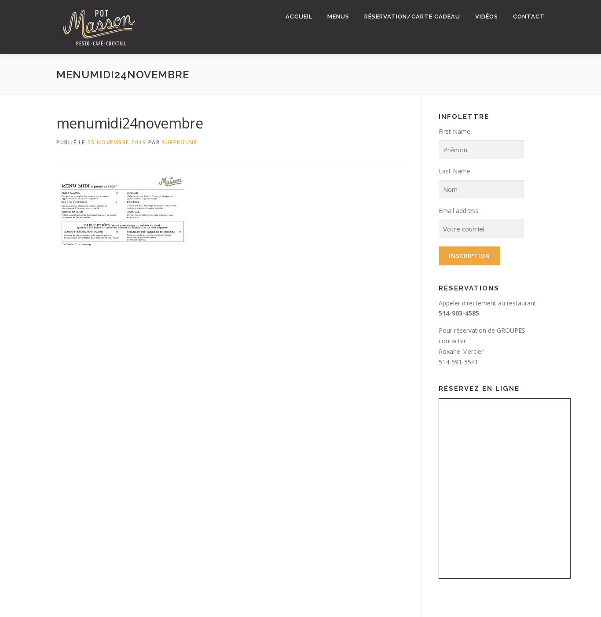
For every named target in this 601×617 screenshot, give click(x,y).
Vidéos (486, 16)
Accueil (299, 16)
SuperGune (180, 142)
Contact (529, 16)
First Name (454, 131)
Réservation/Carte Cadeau (412, 16)
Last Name (454, 171)
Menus (338, 16)
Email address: (459, 210)
